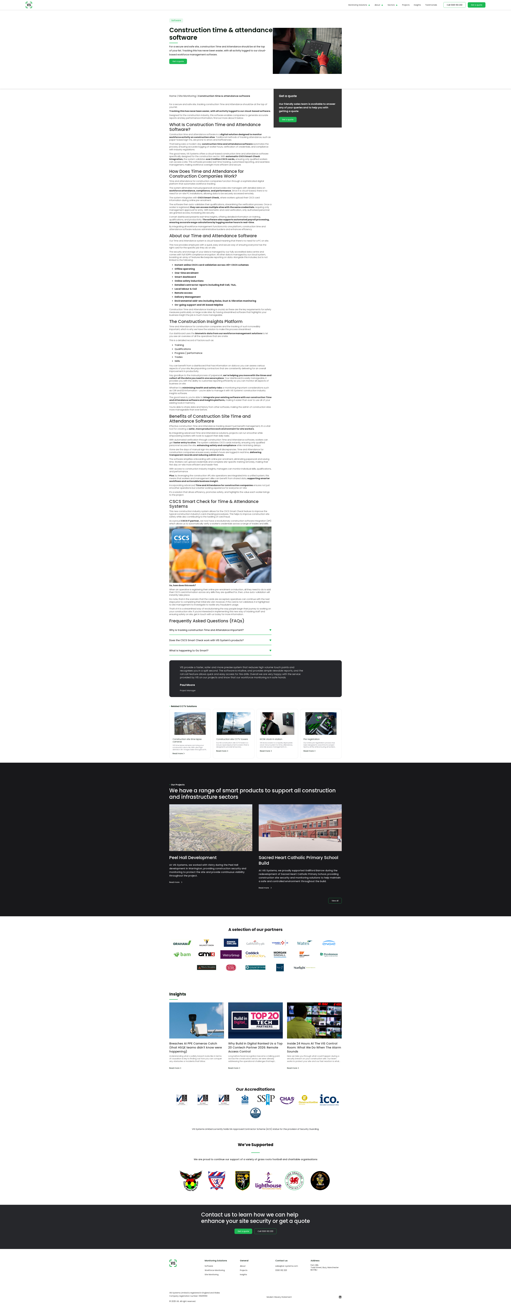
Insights (417, 5)
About (377, 5)
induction (238, 589)
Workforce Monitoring (215, 1270)
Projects (406, 5)
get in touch (200, 614)
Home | (173, 96)
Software (209, 1266)
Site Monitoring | (187, 96)
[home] (29, 5)
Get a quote (476, 5)
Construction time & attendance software (224, 96)
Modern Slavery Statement (279, 1297)
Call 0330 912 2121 (454, 5)
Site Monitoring (212, 1274)
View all (335, 900)
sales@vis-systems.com (286, 1266)
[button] (359, 5)
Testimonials (431, 5)
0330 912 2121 (281, 1270)
